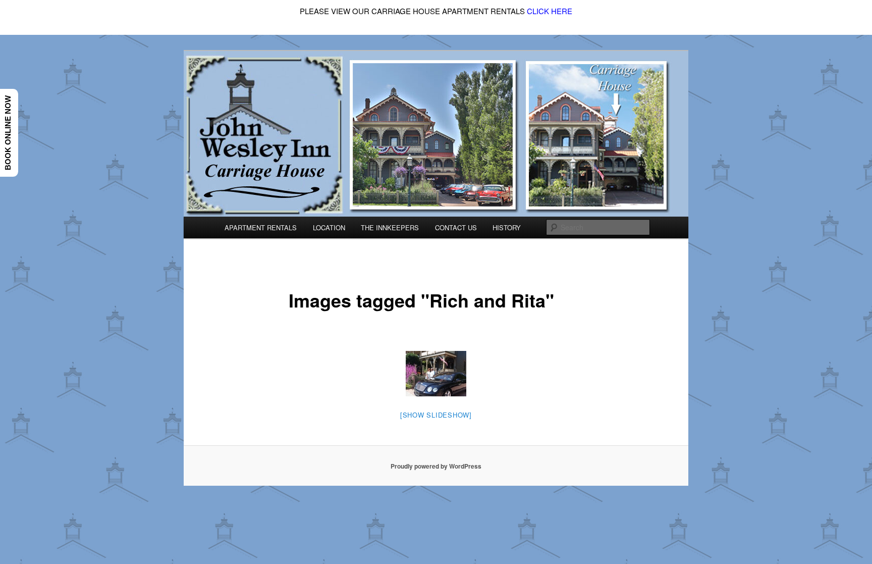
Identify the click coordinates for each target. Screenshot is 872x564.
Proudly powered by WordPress (436, 466)
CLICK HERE (549, 11)
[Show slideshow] (436, 415)
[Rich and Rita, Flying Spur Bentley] (436, 373)
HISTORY (507, 227)
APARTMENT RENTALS (261, 227)
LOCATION (329, 227)
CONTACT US (456, 227)
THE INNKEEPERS (390, 227)
